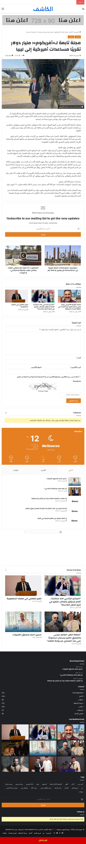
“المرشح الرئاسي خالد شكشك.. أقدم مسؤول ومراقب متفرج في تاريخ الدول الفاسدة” (43, 306)
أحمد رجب (80, 784)
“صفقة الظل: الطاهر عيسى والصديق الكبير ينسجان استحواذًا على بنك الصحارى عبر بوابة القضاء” (64, 638)
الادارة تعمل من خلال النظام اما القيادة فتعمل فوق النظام (46, 508)
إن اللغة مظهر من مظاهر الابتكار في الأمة (52, 518)
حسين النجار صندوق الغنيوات (56, 478)
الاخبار (71, 32)
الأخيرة (43, 470)
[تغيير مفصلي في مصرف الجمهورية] (16, 296)
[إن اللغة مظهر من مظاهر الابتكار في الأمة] (75, 521)
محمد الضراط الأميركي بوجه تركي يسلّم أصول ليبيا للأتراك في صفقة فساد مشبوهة (69, 306)
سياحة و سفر (19, 784)
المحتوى (44, 784)
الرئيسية (77, 32)
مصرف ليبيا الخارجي (12, 788)
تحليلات (80, 700)
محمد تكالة (34, 788)
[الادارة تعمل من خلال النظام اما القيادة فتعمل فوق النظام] (75, 511)
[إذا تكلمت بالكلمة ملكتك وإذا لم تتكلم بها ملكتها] (75, 501)
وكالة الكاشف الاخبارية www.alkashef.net (38, 829)
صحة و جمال (8, 784)
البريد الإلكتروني (75, 367)
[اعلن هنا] (43, 20)
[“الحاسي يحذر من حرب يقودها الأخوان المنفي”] (43, 764)
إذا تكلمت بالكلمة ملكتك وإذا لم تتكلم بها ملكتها (49, 498)
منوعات (81, 792)
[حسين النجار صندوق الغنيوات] (75, 481)
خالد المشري (29, 784)
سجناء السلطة (78, 703)
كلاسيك (66, 788)
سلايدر (71, 37)
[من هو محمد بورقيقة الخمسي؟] (75, 491)
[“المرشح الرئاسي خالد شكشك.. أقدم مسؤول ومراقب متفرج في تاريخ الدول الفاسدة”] (42, 296)
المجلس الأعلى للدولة (56, 784)
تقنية (37, 784)
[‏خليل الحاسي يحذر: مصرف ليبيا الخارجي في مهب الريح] (15, 748)
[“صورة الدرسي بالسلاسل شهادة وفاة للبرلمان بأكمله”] (15, 764)
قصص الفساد (78, 713)
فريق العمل (75, 788)
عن (82, 788)
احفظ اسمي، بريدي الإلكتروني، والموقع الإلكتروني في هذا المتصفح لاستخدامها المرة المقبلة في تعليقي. (47, 377)
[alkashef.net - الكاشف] (43, 8)
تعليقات (15, 470)
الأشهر (70, 470)
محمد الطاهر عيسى (45, 788)
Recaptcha (77, 381)
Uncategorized (77, 693)
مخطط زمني (24, 788)
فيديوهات (80, 710)
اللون (66, 784)
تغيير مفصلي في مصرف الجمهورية (19, 305)
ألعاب (72, 784)
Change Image (43, 391)
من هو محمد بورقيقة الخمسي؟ (55, 488)
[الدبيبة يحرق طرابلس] (70, 764)
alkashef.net (9, 829)
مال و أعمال (57, 788)
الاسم (78, 358)
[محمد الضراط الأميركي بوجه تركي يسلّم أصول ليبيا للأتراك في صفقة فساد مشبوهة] (69, 296)
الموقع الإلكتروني (36, 367)
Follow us (80, 811)
